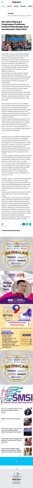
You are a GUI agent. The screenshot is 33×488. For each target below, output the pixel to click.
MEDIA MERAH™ (16, 483)
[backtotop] (16, 469)
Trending (2, 6)
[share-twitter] (26, 224)
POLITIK (9, 6)
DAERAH (16, 6)
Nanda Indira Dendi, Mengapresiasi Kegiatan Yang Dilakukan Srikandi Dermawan (12, 440)
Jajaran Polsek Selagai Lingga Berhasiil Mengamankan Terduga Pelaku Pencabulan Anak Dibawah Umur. (11, 450)
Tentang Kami (16, 477)
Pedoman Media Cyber (16, 476)
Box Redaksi (16, 475)
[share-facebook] (23, 224)
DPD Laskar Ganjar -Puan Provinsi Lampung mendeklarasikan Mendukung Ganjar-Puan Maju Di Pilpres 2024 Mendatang (11, 430)
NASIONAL (23, 6)
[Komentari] (3, 224)
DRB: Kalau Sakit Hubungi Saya (10, 418)
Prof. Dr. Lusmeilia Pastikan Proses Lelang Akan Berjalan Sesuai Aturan (12, 410)
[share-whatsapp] (30, 224)
